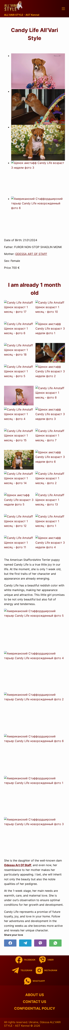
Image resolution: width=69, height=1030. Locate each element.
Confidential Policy (34, 1008)
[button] (38, 71)
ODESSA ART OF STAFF (31, 254)
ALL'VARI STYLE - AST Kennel (21, 14)
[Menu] (63, 8)
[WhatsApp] (55, 943)
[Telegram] (25, 943)
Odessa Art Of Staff (17, 865)
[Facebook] (10, 943)
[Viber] (40, 943)
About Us (34, 995)
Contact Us (34, 1002)
